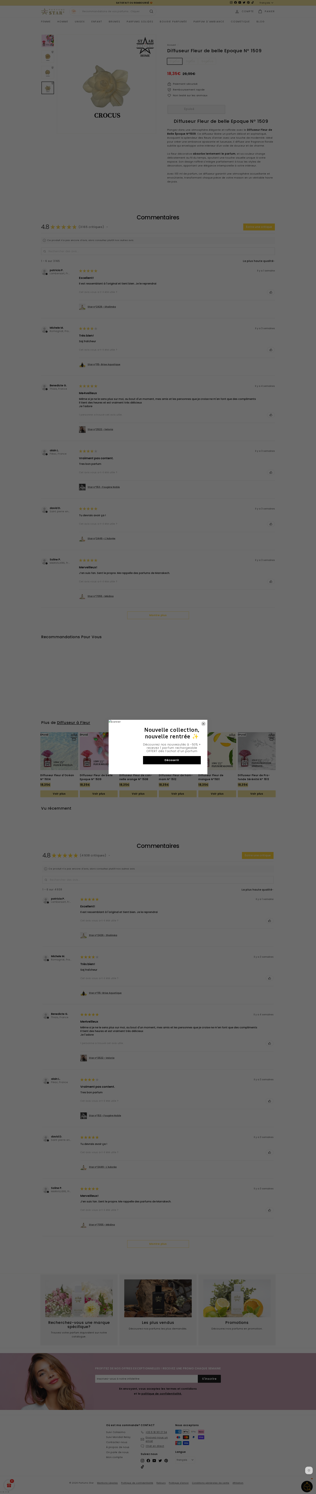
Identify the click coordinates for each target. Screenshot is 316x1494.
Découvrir (172, 760)
